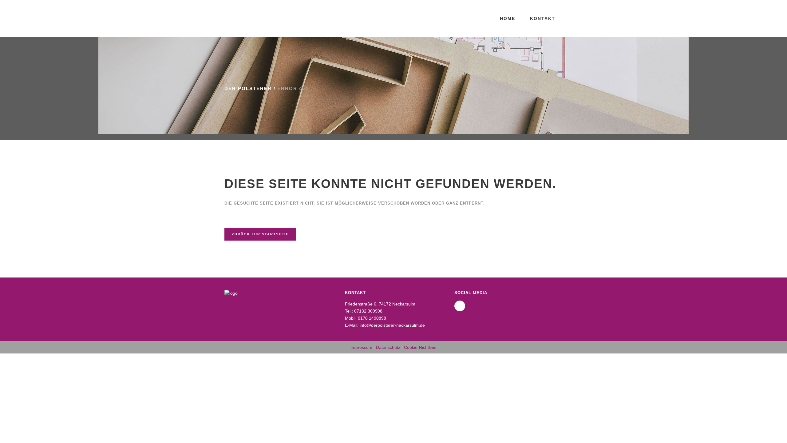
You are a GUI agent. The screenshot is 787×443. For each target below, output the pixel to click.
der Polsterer (248, 88)
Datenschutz (388, 347)
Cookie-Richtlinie (420, 347)
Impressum (361, 347)
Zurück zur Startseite (260, 234)
